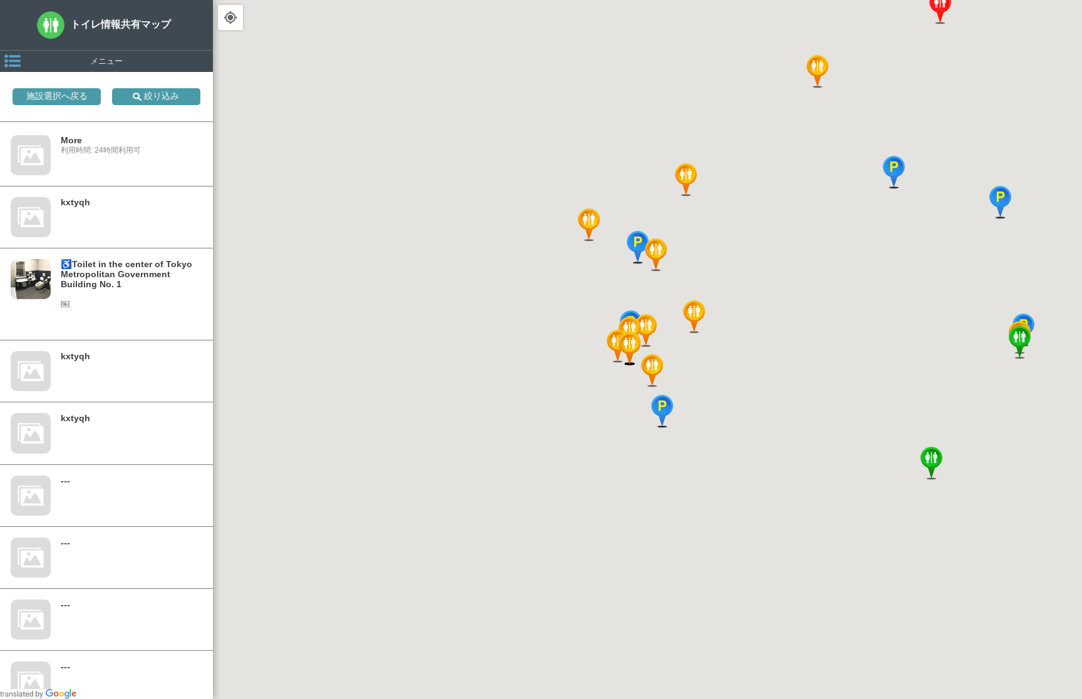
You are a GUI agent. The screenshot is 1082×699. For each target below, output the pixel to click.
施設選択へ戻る (57, 96)
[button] (646, 331)
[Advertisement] (647, 655)
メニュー (106, 60)
